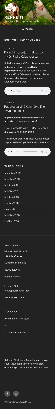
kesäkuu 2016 (11, 221)
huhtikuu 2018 (11, 185)
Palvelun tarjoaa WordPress (17, 402)
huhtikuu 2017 (11, 197)
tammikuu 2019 (12, 173)
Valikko (29, 29)
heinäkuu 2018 (12, 179)
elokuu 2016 (10, 209)
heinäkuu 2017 (12, 191)
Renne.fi (13, 17)
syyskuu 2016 (11, 203)
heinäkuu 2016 (12, 215)
